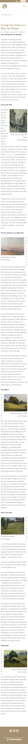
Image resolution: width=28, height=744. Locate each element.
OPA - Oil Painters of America (4, 6)
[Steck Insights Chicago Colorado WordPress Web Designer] (14, 739)
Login (17, 1)
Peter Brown (10, 154)
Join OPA (23, 1)
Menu (24, 6)
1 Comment (21, 32)
